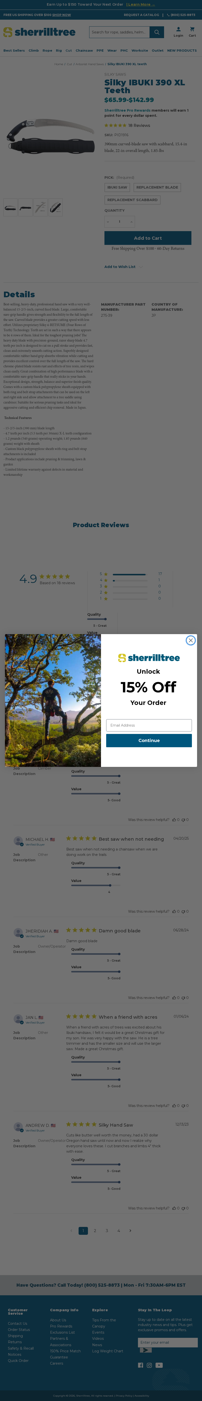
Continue (149, 740)
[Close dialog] (190, 640)
